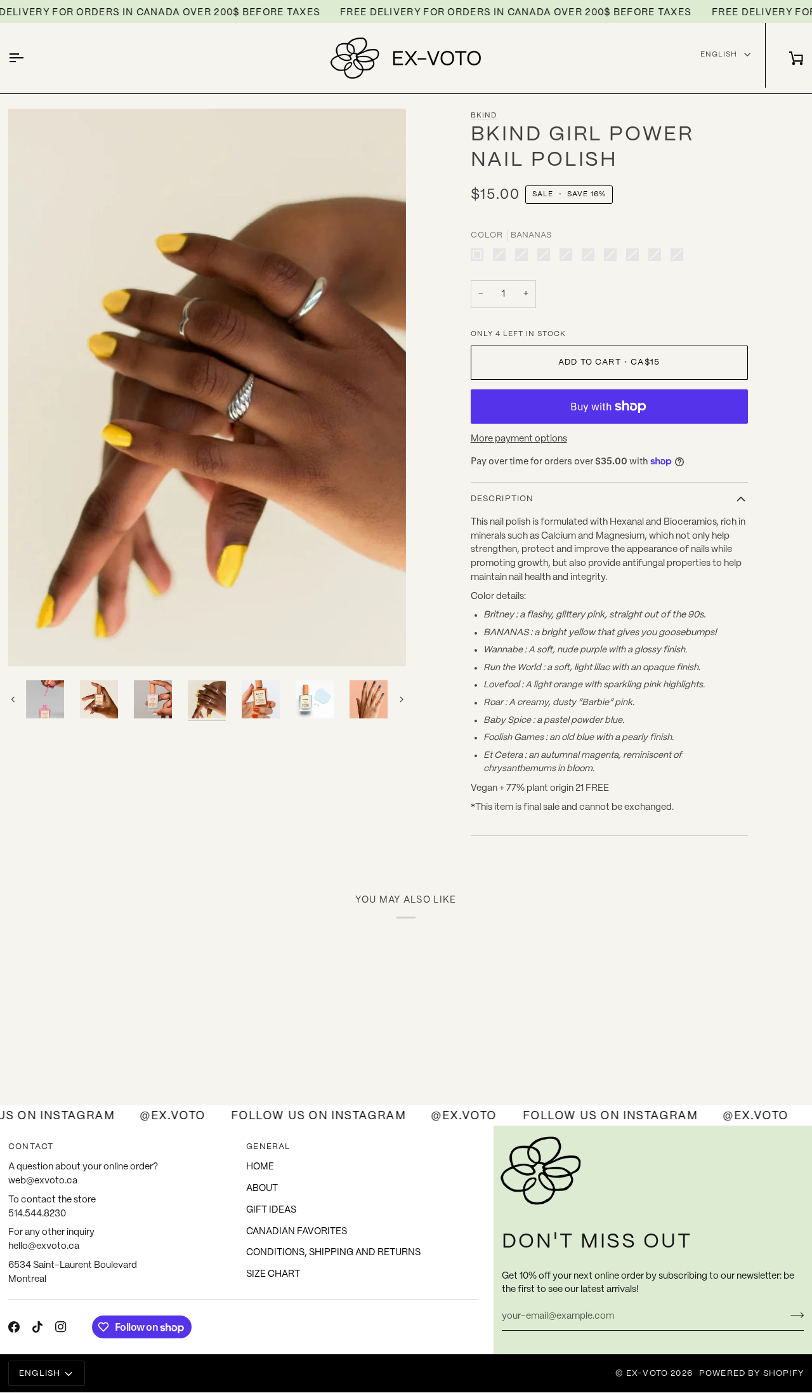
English (718, 54)
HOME (260, 1166)
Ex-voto (647, 1373)
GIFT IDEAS (271, 1210)
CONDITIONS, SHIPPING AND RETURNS (333, 1252)
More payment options (519, 438)
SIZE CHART (273, 1274)
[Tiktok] (37, 1327)
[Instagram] (61, 1327)
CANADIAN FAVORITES (296, 1231)
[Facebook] (14, 1327)
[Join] (793, 1315)
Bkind (484, 115)
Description (502, 499)
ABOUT (262, 1188)
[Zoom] (32, 642)
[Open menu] (27, 58)
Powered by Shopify (751, 1373)
